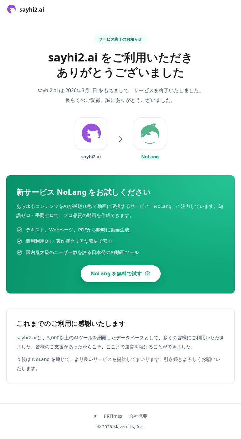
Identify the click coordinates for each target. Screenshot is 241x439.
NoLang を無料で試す (116, 273)
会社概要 (138, 416)
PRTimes (113, 416)
